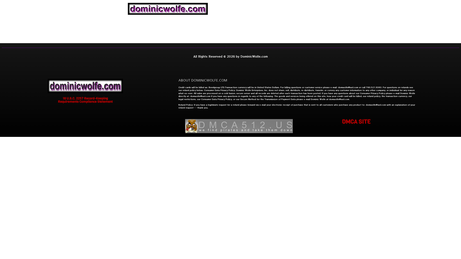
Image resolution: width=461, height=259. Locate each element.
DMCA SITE (356, 122)
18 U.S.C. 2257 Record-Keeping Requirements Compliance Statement (85, 100)
